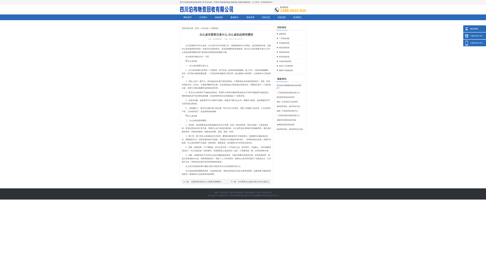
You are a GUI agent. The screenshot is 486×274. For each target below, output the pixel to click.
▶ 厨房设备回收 (283, 57)
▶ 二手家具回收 (283, 38)
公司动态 (205, 28)
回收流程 (282, 17)
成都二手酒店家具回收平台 (287, 111)
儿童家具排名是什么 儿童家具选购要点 (206, 182)
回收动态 (266, 17)
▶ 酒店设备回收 (283, 48)
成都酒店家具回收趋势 (285, 125)
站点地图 (254, 195)
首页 (197, 28)
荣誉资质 (250, 17)
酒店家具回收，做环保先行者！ (289, 106)
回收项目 (219, 17)
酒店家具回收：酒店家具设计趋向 (290, 129)
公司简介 (203, 17)
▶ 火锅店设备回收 (284, 61)
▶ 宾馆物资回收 (283, 43)
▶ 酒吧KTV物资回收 (285, 70)
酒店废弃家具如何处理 (285, 97)
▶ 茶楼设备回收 (283, 52)
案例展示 (235, 17)
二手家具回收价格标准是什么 (288, 93)
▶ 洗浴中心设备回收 (285, 66)
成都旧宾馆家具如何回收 (286, 120)
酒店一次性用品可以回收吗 (287, 102)
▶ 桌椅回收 (281, 34)
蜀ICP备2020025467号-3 (268, 195)
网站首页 (188, 17)
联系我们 (297, 17)
